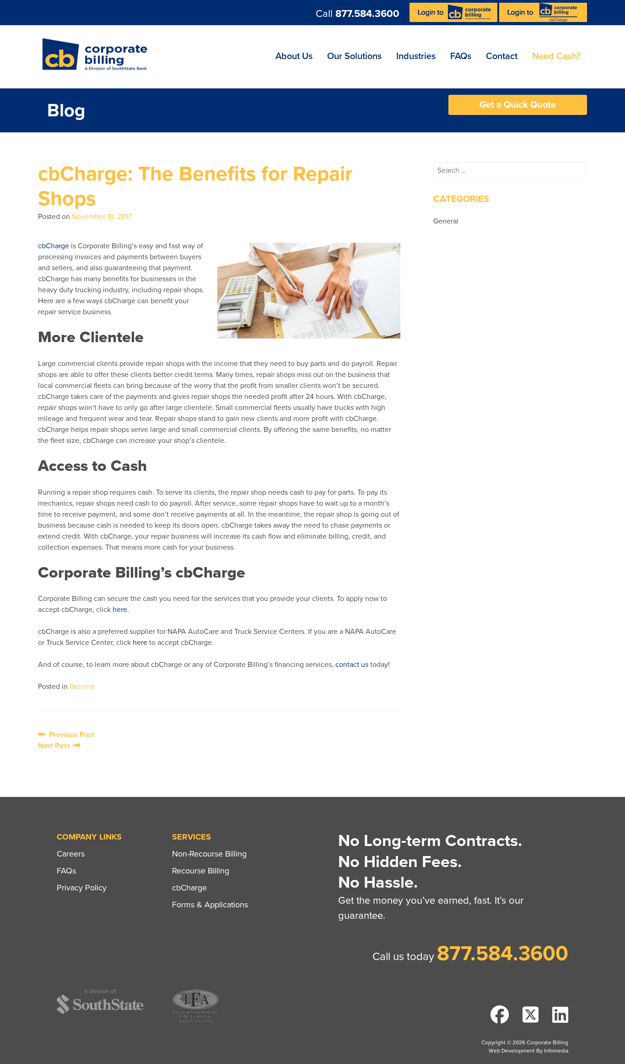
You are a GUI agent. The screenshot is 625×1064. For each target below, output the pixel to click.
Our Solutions (354, 56)
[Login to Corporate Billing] (454, 19)
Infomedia (556, 1051)
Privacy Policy (82, 888)
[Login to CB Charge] (543, 19)
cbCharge (53, 246)
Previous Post (69, 734)
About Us (293, 56)
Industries (416, 56)
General (82, 686)
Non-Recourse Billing (209, 854)
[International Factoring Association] (195, 1021)
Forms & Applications (210, 905)
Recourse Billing (200, 871)
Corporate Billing (97, 56)
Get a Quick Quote (518, 104)
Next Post (55, 745)
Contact (501, 56)
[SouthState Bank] (100, 1012)
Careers (71, 854)
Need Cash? (556, 56)
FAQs (460, 56)
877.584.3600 (367, 14)
